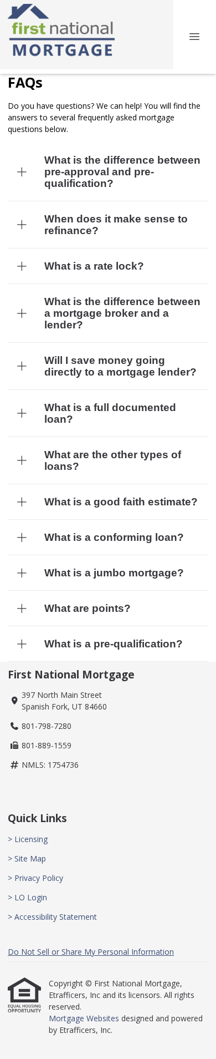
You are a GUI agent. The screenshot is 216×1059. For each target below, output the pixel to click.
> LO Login (27, 897)
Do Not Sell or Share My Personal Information (91, 951)
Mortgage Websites (85, 1018)
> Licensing (28, 839)
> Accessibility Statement (52, 916)
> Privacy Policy (35, 878)
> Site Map (27, 858)
